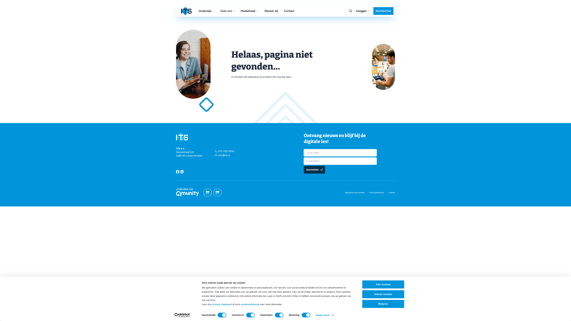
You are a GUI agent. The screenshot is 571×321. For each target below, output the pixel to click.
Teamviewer (340, 19)
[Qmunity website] (187, 192)
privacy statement (222, 304)
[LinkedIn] (181, 172)
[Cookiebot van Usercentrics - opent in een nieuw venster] (182, 315)
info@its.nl (224, 155)
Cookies (391, 192)
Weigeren (383, 304)
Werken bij (271, 11)
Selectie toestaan (383, 294)
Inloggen (361, 11)
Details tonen (323, 315)
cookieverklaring (250, 304)
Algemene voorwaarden (355, 192)
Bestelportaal (383, 10)
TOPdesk (339, 31)
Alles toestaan (383, 284)
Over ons (226, 11)
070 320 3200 (226, 151)
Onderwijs (205, 11)
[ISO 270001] (217, 192)
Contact (289, 11)
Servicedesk (341, 25)
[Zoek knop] (350, 11)
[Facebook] (177, 172)
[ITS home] (186, 11)
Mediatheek (248, 11)
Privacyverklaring (376, 192)
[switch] (250, 315)
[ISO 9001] (207, 192)
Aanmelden (312, 169)
